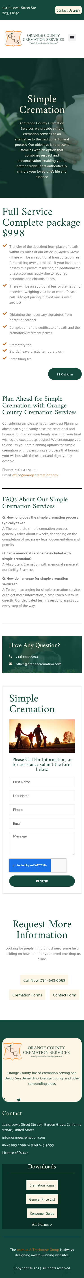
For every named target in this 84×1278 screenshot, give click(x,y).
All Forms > (42, 1224)
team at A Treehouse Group (38, 1249)
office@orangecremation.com (35, 475)
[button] (72, 37)
